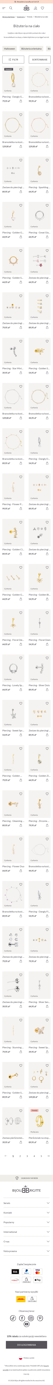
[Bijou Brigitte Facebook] (22, 1318)
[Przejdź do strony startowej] (26, 8)
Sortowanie (39, 59)
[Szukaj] (10, 8)
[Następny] (48, 1156)
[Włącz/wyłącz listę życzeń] (20, 69)
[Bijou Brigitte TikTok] (13, 1318)
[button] (35, 8)
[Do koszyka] (20, 101)
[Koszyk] (49, 8)
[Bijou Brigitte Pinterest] (40, 1318)
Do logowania (26, 1344)
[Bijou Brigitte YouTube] (26, 1324)
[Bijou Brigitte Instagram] (31, 1318)
